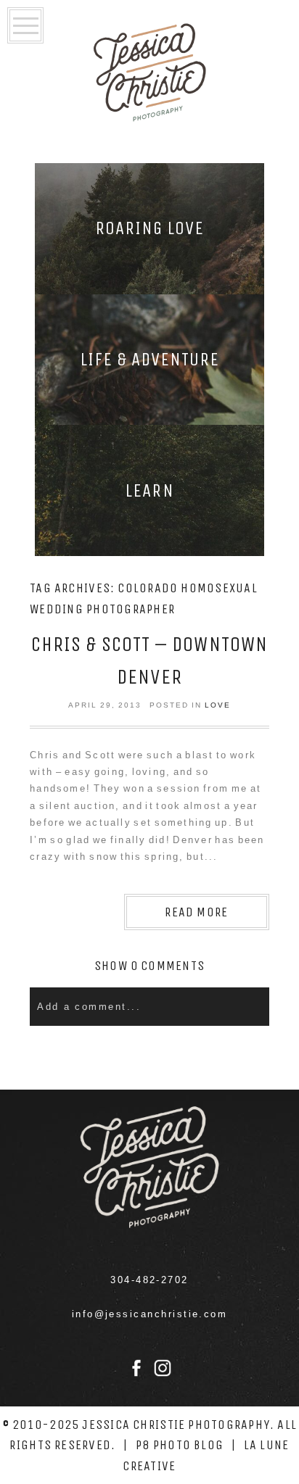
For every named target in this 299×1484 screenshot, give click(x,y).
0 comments (149, 966)
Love (218, 705)
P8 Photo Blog (180, 1445)
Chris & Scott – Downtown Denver (149, 660)
